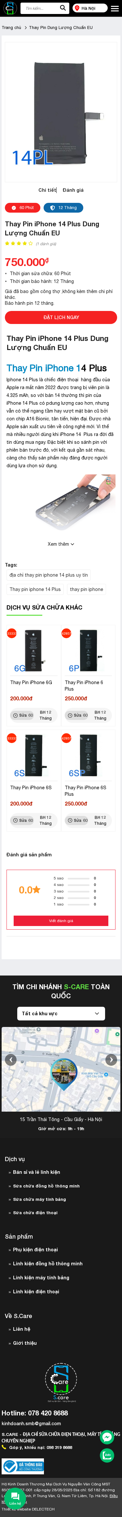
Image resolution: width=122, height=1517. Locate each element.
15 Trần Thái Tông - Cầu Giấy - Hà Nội (61, 1119)
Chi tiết (47, 190)
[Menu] (115, 8)
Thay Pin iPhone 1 (44, 367)
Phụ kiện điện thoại (35, 1249)
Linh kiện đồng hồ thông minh (48, 1263)
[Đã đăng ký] (23, 1466)
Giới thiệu (25, 1343)
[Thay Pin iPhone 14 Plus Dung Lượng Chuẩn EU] (61, 111)
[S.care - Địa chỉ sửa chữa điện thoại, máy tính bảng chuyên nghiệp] (10, 8)
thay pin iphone (86, 589)
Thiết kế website (28, 1509)
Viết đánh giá (61, 921)
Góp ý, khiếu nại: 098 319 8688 (40, 1447)
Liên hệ (21, 1329)
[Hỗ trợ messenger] (107, 1438)
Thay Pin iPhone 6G (31, 682)
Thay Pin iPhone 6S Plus (85, 791)
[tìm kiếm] (63, 8)
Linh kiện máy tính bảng (41, 1277)
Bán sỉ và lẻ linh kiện (36, 1172)
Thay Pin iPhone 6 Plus (84, 686)
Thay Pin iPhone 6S (31, 787)
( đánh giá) (46, 244)
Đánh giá (73, 190)
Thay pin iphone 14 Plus (35, 589)
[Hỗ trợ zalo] (107, 1456)
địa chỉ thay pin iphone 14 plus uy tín (48, 575)
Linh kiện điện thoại (36, 1291)
